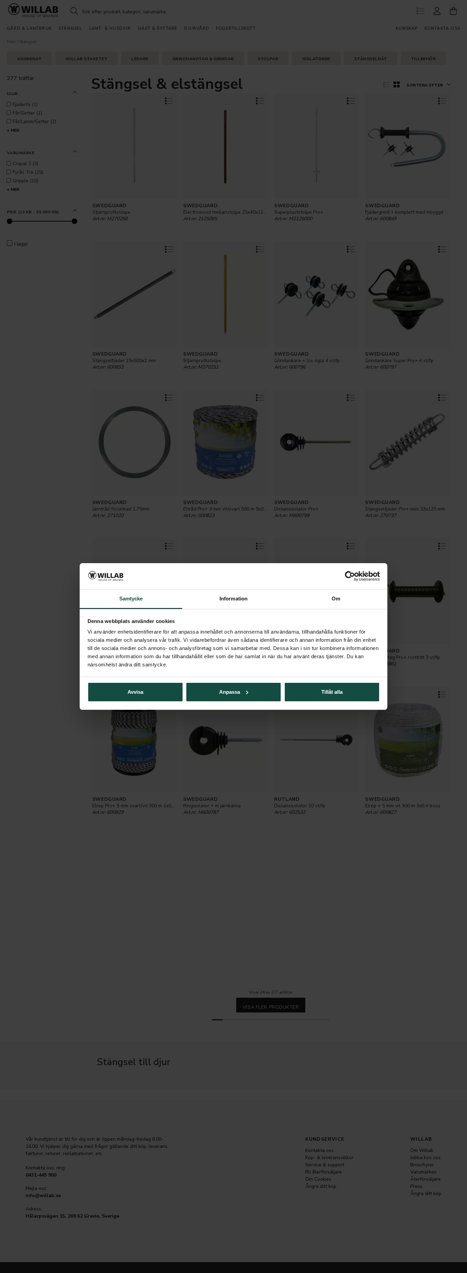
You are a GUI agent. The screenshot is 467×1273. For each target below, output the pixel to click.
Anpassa (229, 692)
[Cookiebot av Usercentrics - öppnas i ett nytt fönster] (350, 576)
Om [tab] (336, 598)
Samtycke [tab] (131, 598)
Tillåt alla (332, 692)
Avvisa (135, 692)
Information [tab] (233, 598)
